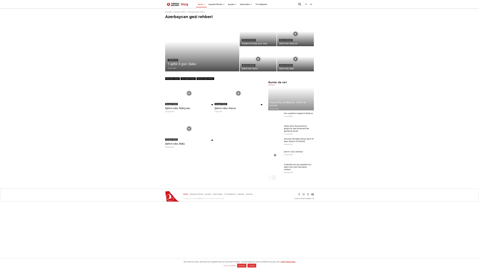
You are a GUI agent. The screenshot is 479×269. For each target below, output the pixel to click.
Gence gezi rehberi (188, 78)
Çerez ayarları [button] (230, 265)
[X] (308, 194)
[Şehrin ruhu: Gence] (258, 59)
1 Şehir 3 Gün (173, 60)
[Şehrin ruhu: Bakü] (295, 59)
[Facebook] (299, 194)
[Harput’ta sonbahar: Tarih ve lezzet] (291, 99)
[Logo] (177, 4)
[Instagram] (303, 194)
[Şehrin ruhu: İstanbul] (275, 155)
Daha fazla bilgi (288, 262)
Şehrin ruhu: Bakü (175, 143)
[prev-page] (269, 177)
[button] (300, 4)
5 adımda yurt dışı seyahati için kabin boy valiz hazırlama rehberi (297, 167)
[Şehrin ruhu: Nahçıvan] (295, 34)
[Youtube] (312, 194)
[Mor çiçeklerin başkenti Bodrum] (275, 117)
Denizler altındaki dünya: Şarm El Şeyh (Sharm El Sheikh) (299, 140)
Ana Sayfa (168, 12)
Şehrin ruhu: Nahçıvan (177, 108)
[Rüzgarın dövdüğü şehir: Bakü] (258, 34)
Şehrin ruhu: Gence (225, 108)
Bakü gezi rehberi (249, 40)
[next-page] (273, 177)
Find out (200, 198)
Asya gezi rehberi (180, 12)
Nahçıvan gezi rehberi (205, 78)
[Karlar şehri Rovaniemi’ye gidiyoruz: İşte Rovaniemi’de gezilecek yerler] (275, 129)
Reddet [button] (242, 266)
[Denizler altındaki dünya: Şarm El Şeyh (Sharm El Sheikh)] (275, 142)
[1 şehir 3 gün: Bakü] (202, 46)
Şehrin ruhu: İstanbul (293, 152)
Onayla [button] (252, 266)
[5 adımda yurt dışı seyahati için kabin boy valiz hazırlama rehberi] (275, 168)
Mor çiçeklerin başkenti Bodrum (298, 113)
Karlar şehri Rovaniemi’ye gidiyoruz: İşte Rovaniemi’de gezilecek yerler (296, 128)
